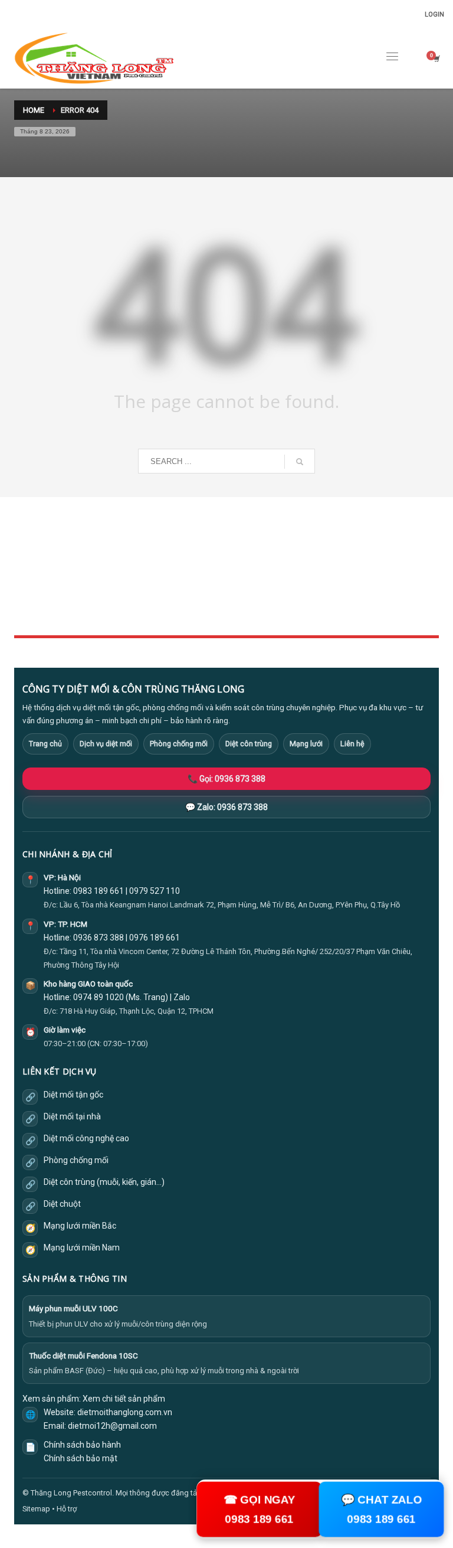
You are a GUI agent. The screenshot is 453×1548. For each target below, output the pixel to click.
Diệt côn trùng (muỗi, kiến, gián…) (104, 1182)
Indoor (173, 571)
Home (172, 558)
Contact (175, 610)
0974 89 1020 (98, 997)
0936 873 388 (98, 937)
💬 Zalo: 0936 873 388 (226, 807)
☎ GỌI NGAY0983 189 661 (259, 1509)
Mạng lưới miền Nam (82, 1247)
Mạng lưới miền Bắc (80, 1225)
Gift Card (324, 610)
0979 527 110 (154, 891)
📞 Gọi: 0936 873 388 (226, 778)
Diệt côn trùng (248, 743)
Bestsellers (328, 558)
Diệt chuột (62, 1204)
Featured (324, 597)
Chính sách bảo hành (82, 1444)
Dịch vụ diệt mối (106, 743)
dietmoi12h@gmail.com (112, 1426)
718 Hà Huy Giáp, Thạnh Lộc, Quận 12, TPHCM (137, 1011)
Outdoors (178, 584)
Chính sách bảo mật (80, 1458)
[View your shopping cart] (436, 59)
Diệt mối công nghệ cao (86, 1138)
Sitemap (36, 1508)
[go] (299, 461)
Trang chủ (45, 743)
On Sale (322, 571)
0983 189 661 (98, 891)
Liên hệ (352, 743)
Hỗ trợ (67, 1508)
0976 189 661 (154, 937)
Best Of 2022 (331, 584)
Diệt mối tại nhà (72, 1116)
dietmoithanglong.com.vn (124, 1412)
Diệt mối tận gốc (73, 1094)
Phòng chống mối (179, 743)
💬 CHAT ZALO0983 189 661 (381, 1509)
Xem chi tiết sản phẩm (124, 1398)
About (172, 597)
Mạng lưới (306, 743)
